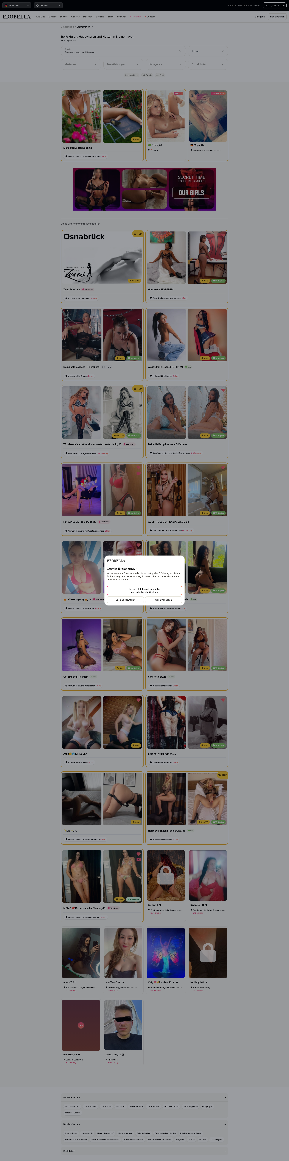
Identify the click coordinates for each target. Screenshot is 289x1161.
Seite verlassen (163, 600)
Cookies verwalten (125, 600)
